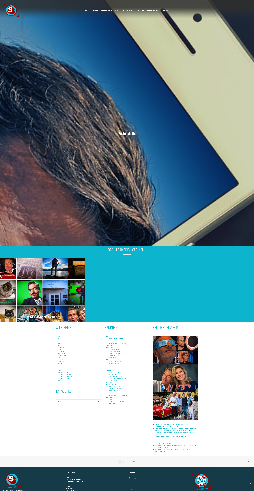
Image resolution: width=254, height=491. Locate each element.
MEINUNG (61, 359)
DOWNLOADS (113, 380)
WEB (59, 370)
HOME (86, 10)
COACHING (140, 10)
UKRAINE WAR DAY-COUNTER (117, 343)
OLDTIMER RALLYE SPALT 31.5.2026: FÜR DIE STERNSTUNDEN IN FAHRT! (176, 430)
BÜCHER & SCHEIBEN (115, 376)
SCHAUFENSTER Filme (64, 374)
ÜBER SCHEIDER (152, 10)
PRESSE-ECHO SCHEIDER (116, 389)
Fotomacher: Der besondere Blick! (118, 378)
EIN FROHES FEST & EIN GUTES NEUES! (166, 439)
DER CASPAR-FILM (114, 366)
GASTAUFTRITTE (62, 353)
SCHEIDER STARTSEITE (116, 339)
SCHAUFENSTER (63, 372)
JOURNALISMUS (62, 355)
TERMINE (95, 10)
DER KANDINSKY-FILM (115, 368)
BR (59, 339)
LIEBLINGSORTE (113, 393)
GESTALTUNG (127, 10)
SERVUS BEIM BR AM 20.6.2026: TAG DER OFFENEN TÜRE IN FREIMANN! (175, 428)
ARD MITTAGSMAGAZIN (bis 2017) (118, 353)
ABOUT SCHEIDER (114, 386)
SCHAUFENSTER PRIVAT (65, 378)
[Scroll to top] (250, 483)
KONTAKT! (112, 399)
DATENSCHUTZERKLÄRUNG (117, 401)
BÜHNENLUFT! (113, 357)
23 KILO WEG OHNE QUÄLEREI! (118, 395)
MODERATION (105, 10)
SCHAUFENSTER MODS (65, 376)
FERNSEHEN (61, 347)
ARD (59, 337)
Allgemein (60, 380)
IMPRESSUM (112, 403)
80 (134, 462)
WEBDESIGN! (113, 374)
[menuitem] (86, 10)
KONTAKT (165, 10)
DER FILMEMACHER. (115, 362)
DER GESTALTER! (114, 372)
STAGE (60, 368)
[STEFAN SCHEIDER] (11, 11)
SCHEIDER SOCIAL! (114, 391)
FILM (116, 10)
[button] (250, 10)
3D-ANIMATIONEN (114, 364)
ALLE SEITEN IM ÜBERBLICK (117, 341)
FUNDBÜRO (61, 351)
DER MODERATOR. (114, 349)
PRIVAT (60, 366)
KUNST (60, 357)
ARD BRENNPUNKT (114, 355)
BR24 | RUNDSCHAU (115, 351)
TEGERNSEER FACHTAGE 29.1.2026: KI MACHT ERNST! (170, 437)
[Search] (78, 401)
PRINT (60, 364)
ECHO (59, 345)
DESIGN (60, 343)
